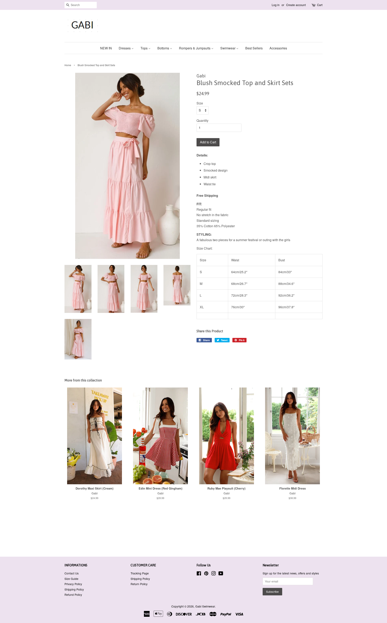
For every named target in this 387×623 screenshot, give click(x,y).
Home (67, 65)
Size (200, 103)
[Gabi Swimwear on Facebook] (199, 574)
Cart (319, 5)
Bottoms (163, 48)
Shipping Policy (74, 589)
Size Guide (71, 579)
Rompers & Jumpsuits (195, 48)
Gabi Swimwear (205, 606)
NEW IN (106, 48)
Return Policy (139, 584)
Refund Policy (73, 595)
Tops (144, 48)
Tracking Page (140, 573)
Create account (296, 5)
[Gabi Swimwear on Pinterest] (206, 574)
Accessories (278, 48)
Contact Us (71, 573)
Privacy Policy (73, 584)
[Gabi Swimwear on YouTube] (220, 574)
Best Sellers (254, 48)
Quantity (202, 120)
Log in (276, 5)
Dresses (125, 48)
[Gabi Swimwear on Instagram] (213, 574)
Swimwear (228, 48)
